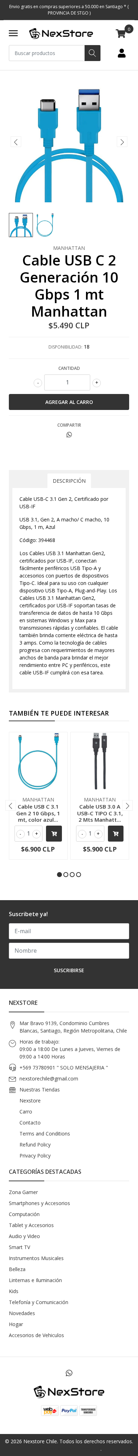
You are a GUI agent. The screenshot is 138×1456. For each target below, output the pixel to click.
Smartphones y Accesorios (39, 1203)
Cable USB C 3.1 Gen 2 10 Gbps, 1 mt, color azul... (38, 813)
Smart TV (19, 1247)
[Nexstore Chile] (61, 33)
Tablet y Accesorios (31, 1225)
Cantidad (69, 368)
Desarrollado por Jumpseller (68, 1448)
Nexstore (30, 1100)
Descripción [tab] (69, 480)
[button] (59, 874)
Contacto (30, 1122)
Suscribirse (69, 970)
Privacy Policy (35, 1155)
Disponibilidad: (65, 347)
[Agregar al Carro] (54, 834)
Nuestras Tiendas (39, 1089)
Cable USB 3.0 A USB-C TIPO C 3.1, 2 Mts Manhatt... (100, 813)
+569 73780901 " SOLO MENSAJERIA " (63, 1067)
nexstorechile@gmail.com (48, 1078)
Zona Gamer (23, 1192)
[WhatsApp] (69, 1373)
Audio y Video (24, 1236)
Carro (25, 1111)
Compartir (69, 425)
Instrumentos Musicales (36, 1258)
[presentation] (16, 141)
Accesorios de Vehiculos (36, 1335)
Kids (13, 1291)
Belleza (17, 1269)
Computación (24, 1214)
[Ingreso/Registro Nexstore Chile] (122, 53)
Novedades (22, 1313)
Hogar (16, 1324)
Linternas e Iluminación (35, 1280)
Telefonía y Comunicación (38, 1302)
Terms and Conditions (44, 1133)
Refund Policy (35, 1144)
